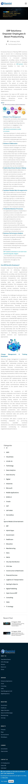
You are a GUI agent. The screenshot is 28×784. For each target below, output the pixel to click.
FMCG (8, 557)
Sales (8, 602)
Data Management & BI (6, 691)
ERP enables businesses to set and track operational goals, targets (15, 252)
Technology (10, 466)
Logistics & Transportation (14, 580)
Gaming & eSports (12, 584)
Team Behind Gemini (6, 659)
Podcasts (3, 729)
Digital (8, 479)
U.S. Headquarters (5, 763)
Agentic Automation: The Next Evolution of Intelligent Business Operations (18, 634)
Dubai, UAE (3, 765)
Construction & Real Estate (14, 571)
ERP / (15, 12)
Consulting (9, 597)
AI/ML (2, 688)
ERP (7, 526)
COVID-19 (9, 461)
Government (10, 535)
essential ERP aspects (15, 318)
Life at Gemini (4, 748)
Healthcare (9, 539)
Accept (11, 781)
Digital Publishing (11, 588)
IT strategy (9, 606)
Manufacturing (10, 548)
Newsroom (3, 667)
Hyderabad (3, 768)
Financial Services (11, 575)
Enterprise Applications (6, 681)
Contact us (24, 307)
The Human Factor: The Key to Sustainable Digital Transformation (18, 624)
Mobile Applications (12, 492)
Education (9, 544)
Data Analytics (11, 470)
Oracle (8, 501)
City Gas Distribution (13, 562)
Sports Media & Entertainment (13, 521)
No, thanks (4, 781)
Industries (9, 484)
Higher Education (5, 710)
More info (5, 777)
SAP (7, 506)
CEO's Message (5, 662)
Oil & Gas (9, 566)
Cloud (2, 683)
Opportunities (4, 751)
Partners (3, 664)
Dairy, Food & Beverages (7, 713)
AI (6, 448)
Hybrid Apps (10, 530)
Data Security (10, 475)
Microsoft (9, 488)
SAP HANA (9, 510)
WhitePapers (4, 737)
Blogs (2, 732)
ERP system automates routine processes (12, 130)
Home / (12, 12)
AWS (7, 452)
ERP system (19, 64)
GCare (2, 669)
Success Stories (5, 734)
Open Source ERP (11, 593)
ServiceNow (10, 515)
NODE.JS (9, 497)
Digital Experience (5, 693)
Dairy (7, 553)
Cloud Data (9, 457)
